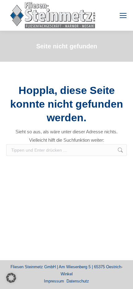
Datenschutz (77, 281)
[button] (11, 278)
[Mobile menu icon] (123, 15)
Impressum (54, 281)
